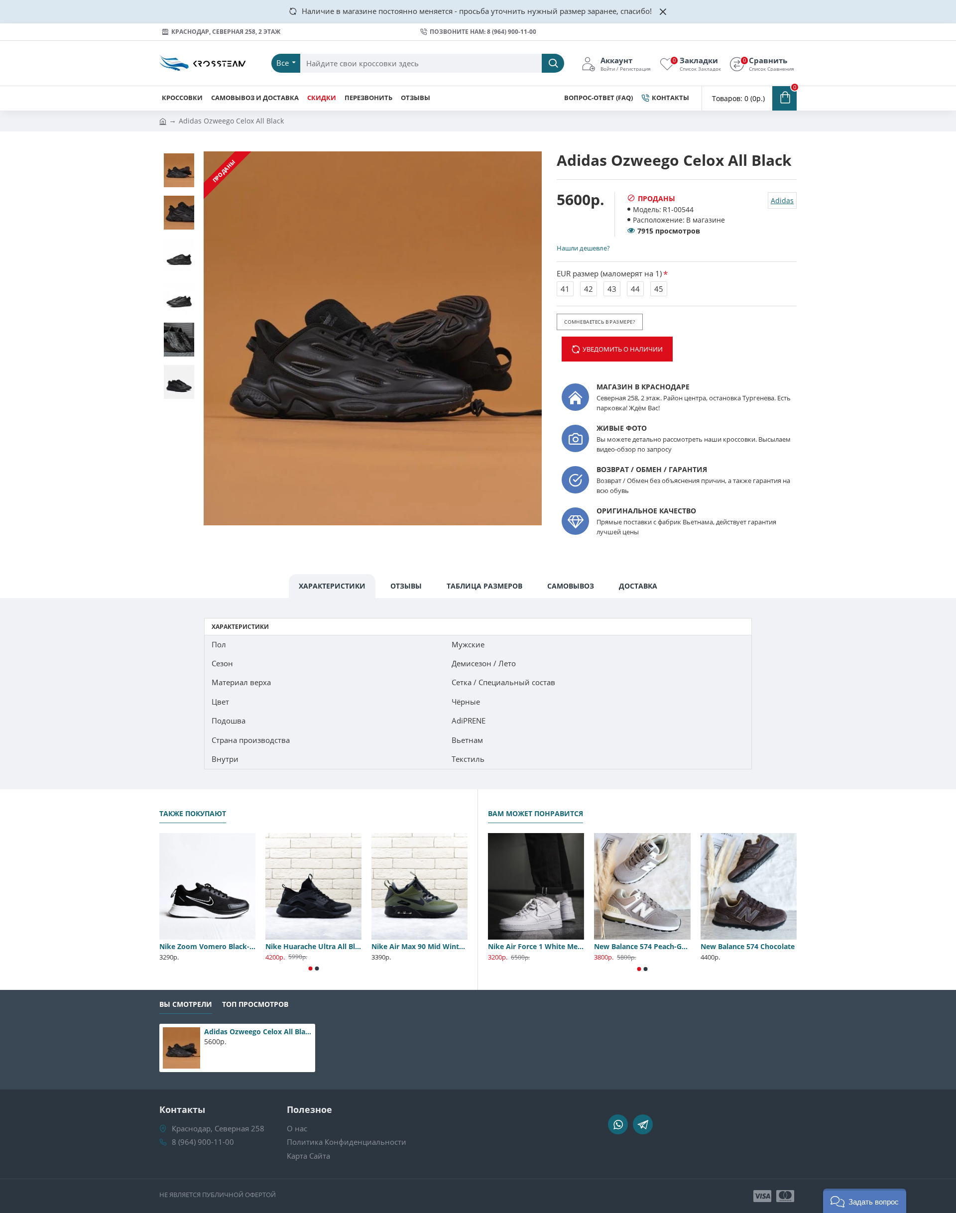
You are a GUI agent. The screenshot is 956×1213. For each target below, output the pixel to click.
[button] (310, 968)
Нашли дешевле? (583, 248)
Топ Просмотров (255, 1004)
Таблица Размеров (484, 586)
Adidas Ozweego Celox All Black (258, 1031)
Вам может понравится (535, 813)
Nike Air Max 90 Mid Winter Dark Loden (419, 946)
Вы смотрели (185, 1004)
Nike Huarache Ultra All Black (313, 946)
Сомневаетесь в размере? (599, 321)
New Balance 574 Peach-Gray (642, 946)
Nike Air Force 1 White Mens (536, 946)
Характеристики (332, 586)
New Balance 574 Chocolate (748, 946)
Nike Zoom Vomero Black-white (207, 946)
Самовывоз (570, 586)
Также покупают (192, 813)
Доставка (638, 586)
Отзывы (406, 586)
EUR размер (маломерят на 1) (609, 273)
